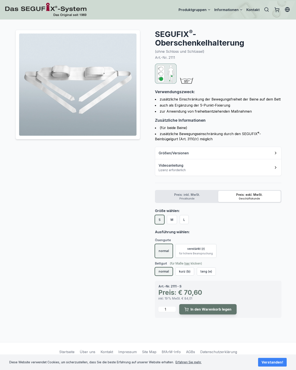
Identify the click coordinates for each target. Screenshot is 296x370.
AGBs (190, 352)
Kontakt (253, 10)
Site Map (149, 352)
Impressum (127, 352)
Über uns (87, 352)
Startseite (67, 352)
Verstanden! (272, 362)
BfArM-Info (171, 352)
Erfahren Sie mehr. (189, 362)
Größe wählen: (167, 211)
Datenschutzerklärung (218, 352)
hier (187, 263)
